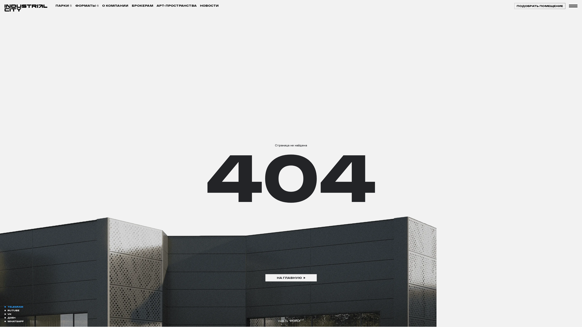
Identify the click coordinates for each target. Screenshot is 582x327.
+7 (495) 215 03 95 (564, 321)
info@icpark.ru (565, 318)
